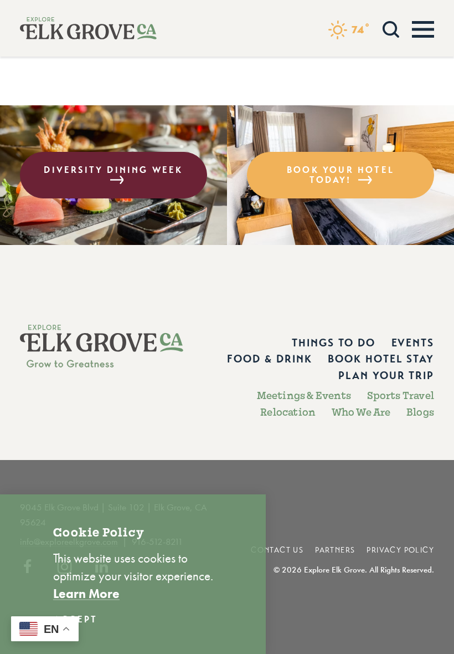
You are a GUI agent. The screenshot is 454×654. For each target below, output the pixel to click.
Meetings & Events (304, 396)
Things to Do (333, 342)
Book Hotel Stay (381, 358)
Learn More (86, 593)
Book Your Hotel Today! (340, 175)
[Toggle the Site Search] (391, 28)
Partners (335, 550)
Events (412, 342)
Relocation (288, 412)
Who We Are (361, 412)
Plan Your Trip (386, 375)
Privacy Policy (400, 550)
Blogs (420, 412)
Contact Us (277, 550)
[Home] (88, 28)
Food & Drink (269, 358)
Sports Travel (400, 396)
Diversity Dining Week (113, 170)
